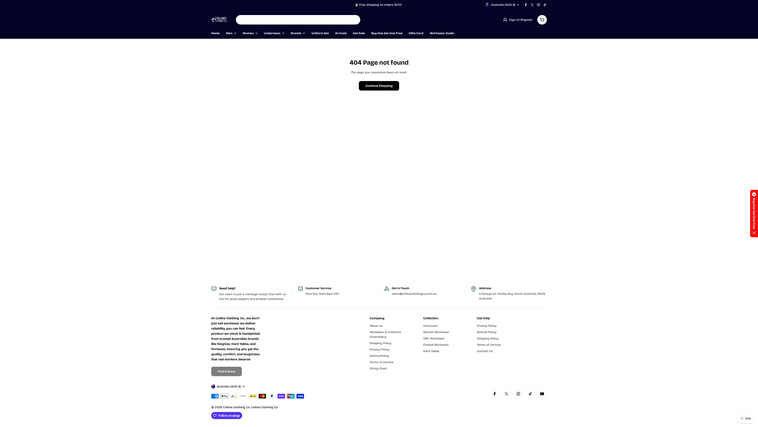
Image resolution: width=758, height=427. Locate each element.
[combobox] (298, 20)
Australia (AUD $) (503, 5)
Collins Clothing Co (236, 407)
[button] (754, 213)
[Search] (354, 19)
